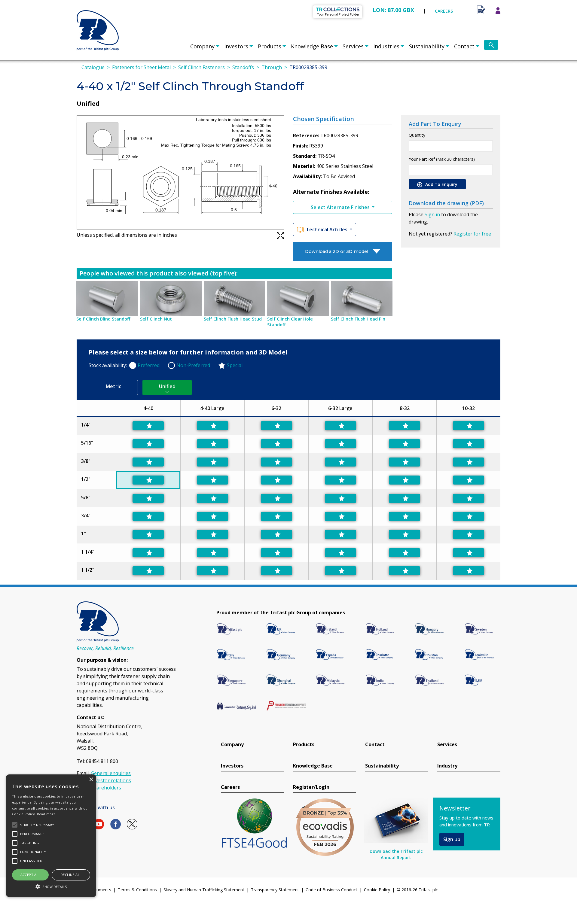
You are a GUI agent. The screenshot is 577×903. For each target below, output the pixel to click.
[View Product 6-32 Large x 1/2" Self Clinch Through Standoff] (340, 480)
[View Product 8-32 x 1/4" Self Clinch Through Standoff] (404, 425)
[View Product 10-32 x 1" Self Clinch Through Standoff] (468, 534)
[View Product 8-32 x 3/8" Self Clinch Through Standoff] (404, 462)
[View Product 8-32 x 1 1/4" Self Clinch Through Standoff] (404, 552)
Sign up (451, 839)
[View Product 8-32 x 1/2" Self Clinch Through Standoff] (404, 480)
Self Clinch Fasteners (201, 67)
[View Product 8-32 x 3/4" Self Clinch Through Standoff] (404, 516)
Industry (447, 766)
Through (271, 67)
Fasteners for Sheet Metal (141, 67)
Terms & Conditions (137, 889)
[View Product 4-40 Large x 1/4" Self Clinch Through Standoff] (212, 425)
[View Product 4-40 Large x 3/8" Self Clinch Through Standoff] (212, 462)
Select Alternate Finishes (341, 207)
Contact (464, 46)
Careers (230, 787)
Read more (46, 814)
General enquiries (111, 773)
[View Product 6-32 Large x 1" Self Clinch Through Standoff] (340, 534)
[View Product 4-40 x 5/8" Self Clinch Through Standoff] (148, 498)
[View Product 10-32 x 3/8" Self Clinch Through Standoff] (468, 462)
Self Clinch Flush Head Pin (358, 319)
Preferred (149, 365)
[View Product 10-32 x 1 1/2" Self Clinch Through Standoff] (468, 570)
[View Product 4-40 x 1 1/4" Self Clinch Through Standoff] (148, 552)
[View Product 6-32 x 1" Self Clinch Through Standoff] (276, 534)
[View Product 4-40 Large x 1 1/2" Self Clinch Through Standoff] (212, 570)
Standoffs (243, 67)
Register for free (472, 233)
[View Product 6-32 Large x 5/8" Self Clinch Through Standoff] (340, 498)
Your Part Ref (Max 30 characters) (442, 159)
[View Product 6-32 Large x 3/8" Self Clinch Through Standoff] (340, 462)
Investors (236, 46)
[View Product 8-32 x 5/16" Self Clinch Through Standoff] (404, 443)
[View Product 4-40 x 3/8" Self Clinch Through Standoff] (148, 462)
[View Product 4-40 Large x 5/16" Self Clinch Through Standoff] (212, 443)
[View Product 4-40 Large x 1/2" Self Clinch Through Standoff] (212, 480)
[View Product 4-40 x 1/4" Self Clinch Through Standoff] (148, 425)
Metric (113, 386)
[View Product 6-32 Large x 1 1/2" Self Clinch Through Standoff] (340, 570)
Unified (167, 386)
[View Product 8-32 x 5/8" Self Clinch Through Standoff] (404, 498)
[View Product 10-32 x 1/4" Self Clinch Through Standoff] (468, 425)
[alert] (51, 835)
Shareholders (106, 787)
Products (269, 46)
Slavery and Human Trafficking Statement (203, 889)
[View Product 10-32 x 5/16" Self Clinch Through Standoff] (468, 443)
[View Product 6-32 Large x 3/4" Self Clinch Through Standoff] (340, 516)
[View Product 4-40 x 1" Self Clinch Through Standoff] (148, 534)
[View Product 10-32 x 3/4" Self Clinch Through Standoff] (468, 516)
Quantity (417, 135)
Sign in (432, 214)
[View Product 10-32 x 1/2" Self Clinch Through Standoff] (468, 480)
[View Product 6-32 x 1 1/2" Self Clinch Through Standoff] (276, 570)
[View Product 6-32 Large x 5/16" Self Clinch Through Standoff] (340, 443)
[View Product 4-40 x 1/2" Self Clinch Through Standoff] (148, 480)
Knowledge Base (312, 46)
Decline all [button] (70, 874)
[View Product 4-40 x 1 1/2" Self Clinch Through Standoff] (148, 570)
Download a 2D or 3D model (336, 251)
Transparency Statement (275, 889)
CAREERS (444, 11)
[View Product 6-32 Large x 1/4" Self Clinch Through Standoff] (340, 425)
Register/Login (311, 787)
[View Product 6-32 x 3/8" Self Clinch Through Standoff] (276, 462)
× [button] (91, 779)
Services (353, 46)
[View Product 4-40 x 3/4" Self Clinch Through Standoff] (148, 516)
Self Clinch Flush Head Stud (233, 319)
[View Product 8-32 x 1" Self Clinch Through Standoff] (404, 534)
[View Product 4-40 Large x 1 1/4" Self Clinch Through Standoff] (212, 552)
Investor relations (111, 780)
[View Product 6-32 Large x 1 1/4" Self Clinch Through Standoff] (340, 552)
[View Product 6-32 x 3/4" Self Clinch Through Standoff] (276, 516)
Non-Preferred (193, 365)
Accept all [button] (30, 874)
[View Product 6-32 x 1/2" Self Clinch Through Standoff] (276, 480)
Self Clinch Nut (156, 319)
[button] (51, 886)
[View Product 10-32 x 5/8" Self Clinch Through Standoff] (468, 498)
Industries (386, 46)
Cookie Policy (377, 889)
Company (202, 46)
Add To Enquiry (440, 184)
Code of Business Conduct (331, 889)
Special (235, 365)
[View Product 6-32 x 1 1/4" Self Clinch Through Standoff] (276, 552)
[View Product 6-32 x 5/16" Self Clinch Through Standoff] (276, 443)
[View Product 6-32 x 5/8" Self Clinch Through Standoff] (276, 498)
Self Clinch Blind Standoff (103, 319)
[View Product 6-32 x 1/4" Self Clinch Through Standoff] (276, 425)
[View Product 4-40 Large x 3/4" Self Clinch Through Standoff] (212, 516)
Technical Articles (327, 229)
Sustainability (426, 46)
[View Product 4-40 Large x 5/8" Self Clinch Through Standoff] (212, 498)
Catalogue (93, 67)
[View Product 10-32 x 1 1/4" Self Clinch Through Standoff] (468, 552)
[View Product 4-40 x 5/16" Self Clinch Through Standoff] (148, 443)
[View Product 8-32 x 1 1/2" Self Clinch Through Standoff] (404, 570)
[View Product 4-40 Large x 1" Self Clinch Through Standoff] (212, 534)
